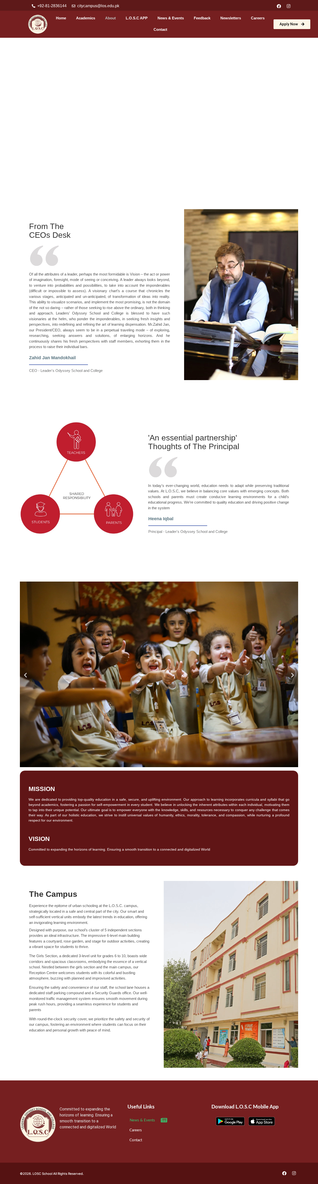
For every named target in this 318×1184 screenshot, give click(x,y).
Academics (85, 18)
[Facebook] (279, 6)
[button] (25, 675)
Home (61, 18)
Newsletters (230, 18)
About (110, 18)
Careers (258, 18)
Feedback (202, 18)
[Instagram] (288, 6)
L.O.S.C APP (137, 18)
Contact (160, 29)
